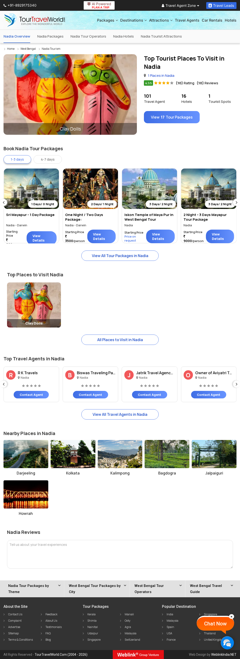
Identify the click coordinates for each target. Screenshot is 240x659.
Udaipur (92, 633)
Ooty (127, 621)
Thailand (210, 633)
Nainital (92, 627)
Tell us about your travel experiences (38, 544)
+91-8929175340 (22, 5)
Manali (129, 614)
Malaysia (130, 633)
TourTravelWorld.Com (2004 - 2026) (61, 654)
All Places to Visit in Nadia (120, 339)
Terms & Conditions (20, 640)
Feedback (51, 614)
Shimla (92, 621)
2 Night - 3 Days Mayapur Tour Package (205, 217)
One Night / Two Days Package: (84, 217)
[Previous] (3, 202)
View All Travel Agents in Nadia (120, 414)
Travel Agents (187, 20)
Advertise (14, 627)
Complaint (15, 621)
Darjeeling (26, 473)
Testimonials (53, 627)
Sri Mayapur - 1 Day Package (30, 214)
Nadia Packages (50, 36)
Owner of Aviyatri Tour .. (214, 372)
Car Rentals (212, 20)
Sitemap (13, 633)
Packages (105, 20)
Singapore (94, 640)
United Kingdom (214, 640)
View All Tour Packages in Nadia (120, 255)
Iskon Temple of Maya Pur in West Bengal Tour (148, 217)
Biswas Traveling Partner (96, 372)
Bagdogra (167, 473)
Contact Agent (31, 395)
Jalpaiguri (214, 473)
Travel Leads (223, 5)
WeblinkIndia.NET (223, 654)
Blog (48, 640)
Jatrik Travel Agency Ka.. (155, 372)
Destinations (131, 20)
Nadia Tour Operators (88, 36)
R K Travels (28, 372)
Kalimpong (120, 473)
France (171, 640)
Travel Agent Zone (180, 5)
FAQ (48, 633)
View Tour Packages (172, 117)
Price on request (130, 239)
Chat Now (215, 624)
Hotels (230, 20)
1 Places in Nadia (161, 75)
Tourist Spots (219, 98)
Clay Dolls (34, 323)
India (170, 614)
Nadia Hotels (123, 36)
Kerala (91, 614)
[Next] (236, 202)
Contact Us (15, 614)
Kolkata (73, 473)
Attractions (159, 20)
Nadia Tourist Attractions (161, 36)
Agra (128, 627)
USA (169, 633)
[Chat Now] (227, 642)
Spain (170, 627)
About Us (51, 621)
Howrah (26, 513)
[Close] (231, 616)
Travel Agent (154, 98)
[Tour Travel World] (35, 20)
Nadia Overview (17, 36)
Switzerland (132, 640)
